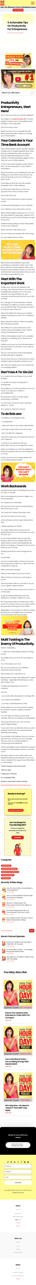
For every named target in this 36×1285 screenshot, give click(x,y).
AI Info (18, 1226)
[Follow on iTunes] (21, 1162)
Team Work (6, 878)
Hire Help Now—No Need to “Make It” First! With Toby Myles (17, 1108)
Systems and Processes (10, 872)
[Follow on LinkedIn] (14, 1162)
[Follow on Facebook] (18, 1162)
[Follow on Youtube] (24, 1162)
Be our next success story (15, 810)
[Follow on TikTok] (8, 1162)
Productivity (6, 866)
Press (18, 1279)
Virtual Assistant (7, 875)
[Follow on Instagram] (11, 1162)
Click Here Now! (18, 10)
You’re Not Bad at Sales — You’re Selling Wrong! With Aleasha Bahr (17, 1061)
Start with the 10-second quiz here (17, 1145)
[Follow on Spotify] (28, 1162)
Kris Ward (11, 33)
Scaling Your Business (9, 869)
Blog (22, 33)
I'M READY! (17, 837)
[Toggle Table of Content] (31, 92)
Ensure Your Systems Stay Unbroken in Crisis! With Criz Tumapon (17, 1015)
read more (8, 1020)
